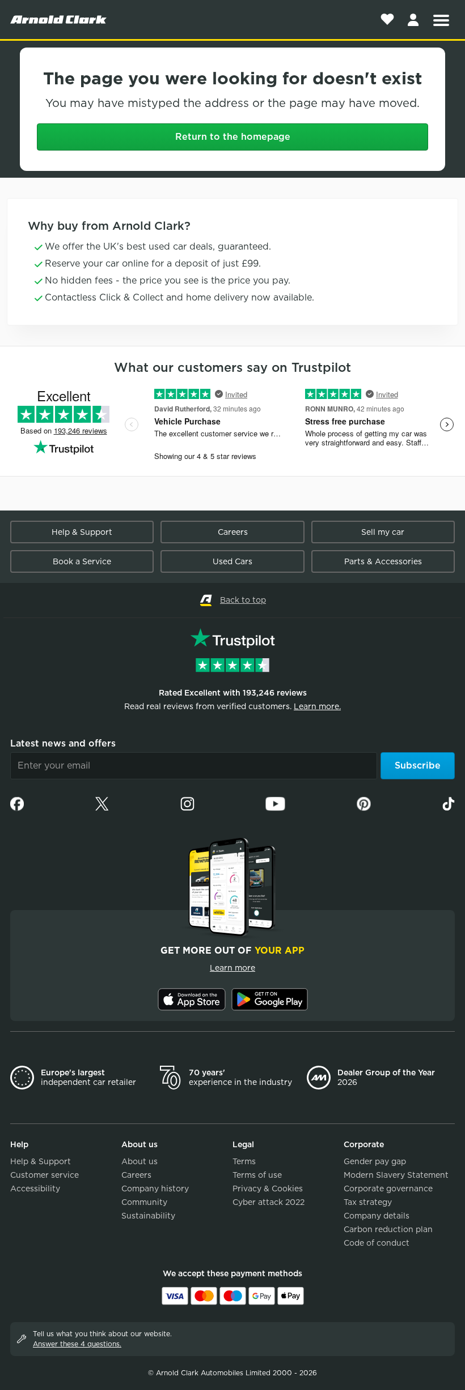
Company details (376, 1215)
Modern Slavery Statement (396, 1174)
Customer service (44, 1174)
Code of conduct (376, 1242)
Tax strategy (368, 1202)
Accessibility (35, 1188)
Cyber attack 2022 (268, 1202)
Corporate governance (388, 1188)
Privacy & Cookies (267, 1188)
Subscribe (418, 765)
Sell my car (382, 532)
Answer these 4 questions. (77, 1344)
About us (139, 1161)
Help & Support (82, 532)
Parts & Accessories (383, 561)
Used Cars (232, 561)
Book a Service (82, 561)
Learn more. (317, 706)
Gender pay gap (375, 1161)
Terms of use (257, 1174)
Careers (233, 532)
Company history (155, 1188)
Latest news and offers (63, 743)
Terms (244, 1161)
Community (144, 1202)
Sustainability (148, 1215)
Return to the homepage (232, 136)
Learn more (232, 967)
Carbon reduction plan (388, 1229)
